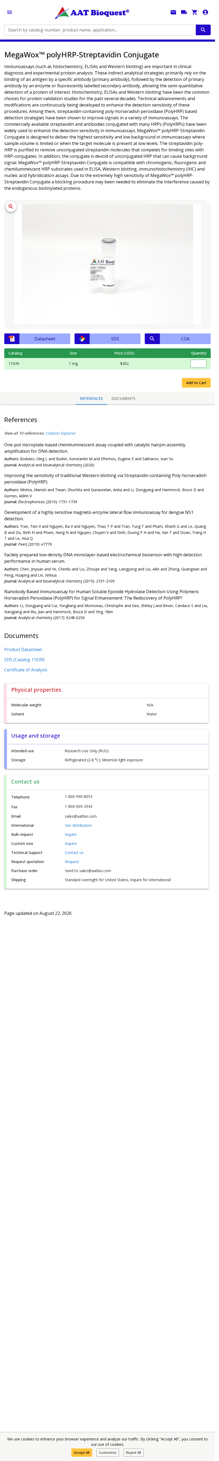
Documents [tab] (123, 398)
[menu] (9, 12)
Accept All (81, 1452)
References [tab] (91, 398)
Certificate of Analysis (25, 670)
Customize (107, 1452)
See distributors (78, 825)
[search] (203, 30)
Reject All (133, 1452)
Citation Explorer (61, 433)
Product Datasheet (23, 649)
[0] (194, 12)
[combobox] (99, 30)
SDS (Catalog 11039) (24, 660)
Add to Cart (196, 382)
